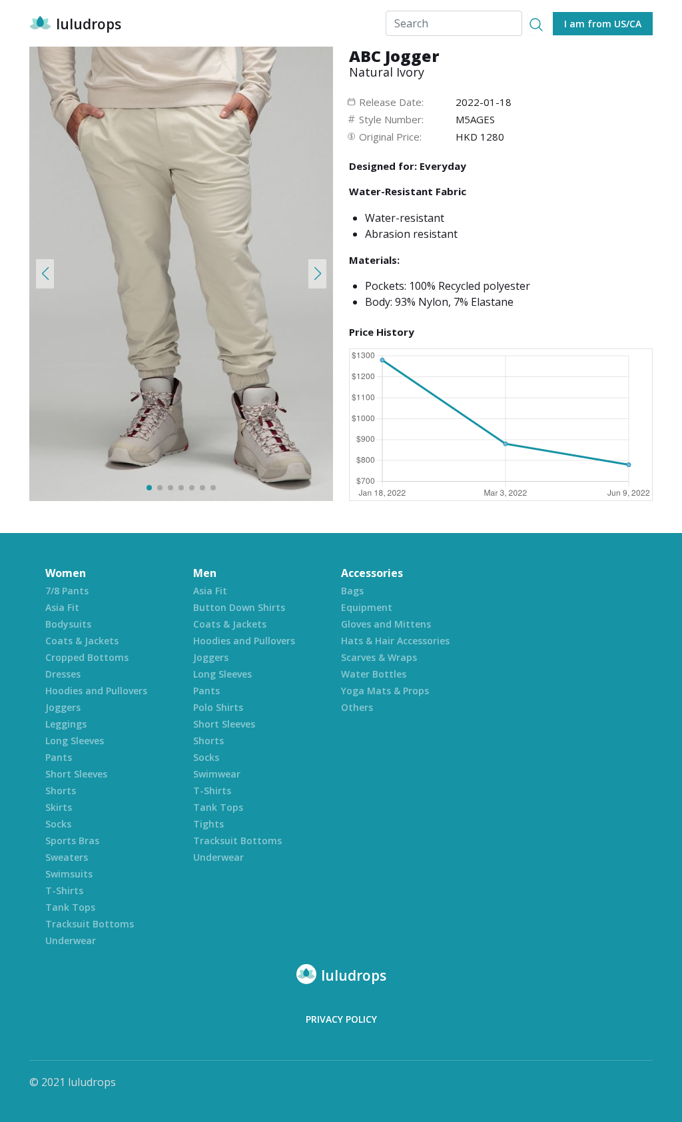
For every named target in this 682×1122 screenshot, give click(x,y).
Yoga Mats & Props (385, 690)
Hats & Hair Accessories (395, 640)
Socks (58, 824)
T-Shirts (64, 890)
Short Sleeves (76, 774)
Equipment (366, 607)
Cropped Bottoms (87, 657)
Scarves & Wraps (379, 657)
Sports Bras (72, 840)
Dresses (63, 674)
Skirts (58, 807)
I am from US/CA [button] (602, 23)
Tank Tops (70, 907)
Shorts (60, 790)
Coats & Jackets (82, 640)
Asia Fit (62, 607)
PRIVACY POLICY (341, 1019)
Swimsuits (69, 873)
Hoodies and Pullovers (96, 690)
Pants (58, 757)
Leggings (66, 724)
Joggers (63, 707)
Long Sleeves (74, 740)
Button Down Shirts (239, 607)
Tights (208, 824)
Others (357, 707)
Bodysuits (68, 624)
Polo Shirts (218, 707)
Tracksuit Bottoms (89, 923)
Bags (352, 590)
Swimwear (216, 774)
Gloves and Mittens (386, 624)
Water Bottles (373, 674)
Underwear (70, 940)
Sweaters (66, 857)
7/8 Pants (67, 590)
